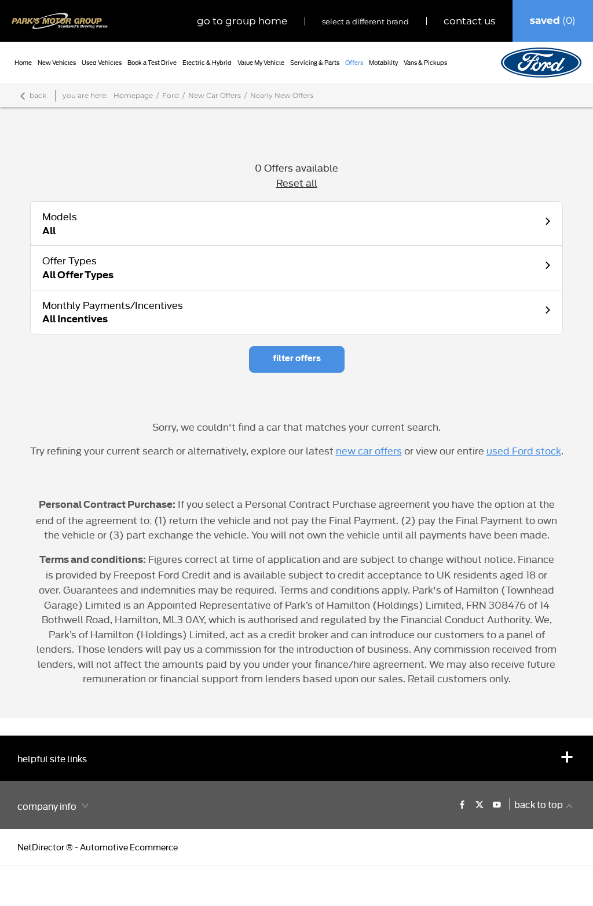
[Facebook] (462, 804)
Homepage (133, 95)
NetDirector (41, 846)
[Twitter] (479, 804)
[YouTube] (497, 804)
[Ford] (541, 63)
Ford (170, 95)
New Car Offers (214, 95)
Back (38, 95)
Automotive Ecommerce (129, 846)
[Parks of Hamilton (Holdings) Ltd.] (60, 21)
